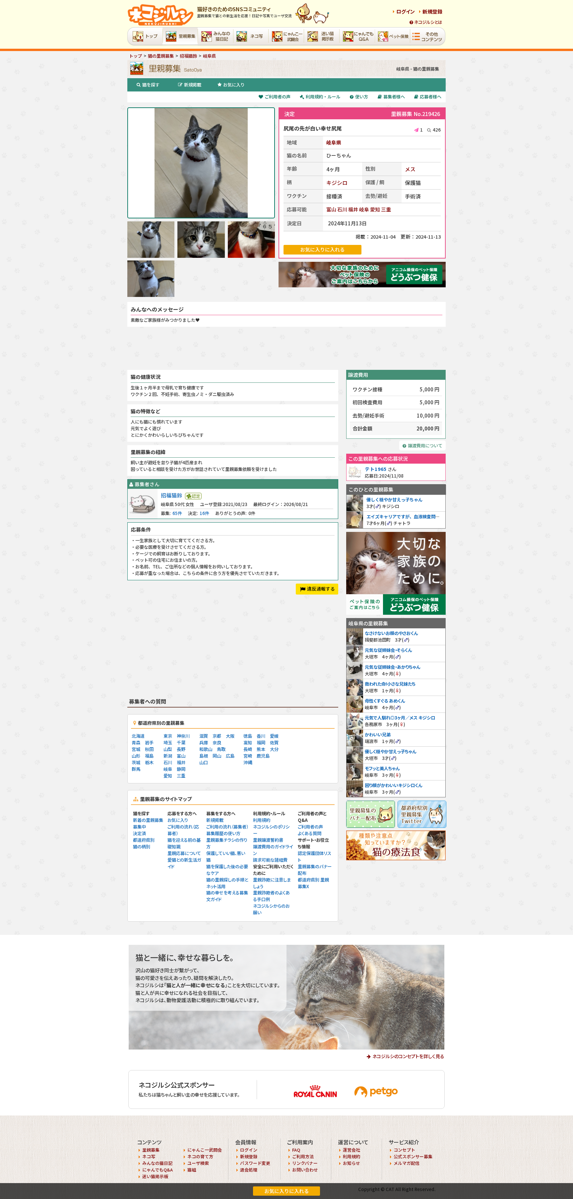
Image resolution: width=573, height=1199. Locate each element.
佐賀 (274, 742)
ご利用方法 (303, 1156)
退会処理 (248, 1170)
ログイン (405, 11)
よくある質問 (309, 833)
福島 (149, 756)
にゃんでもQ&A (157, 1170)
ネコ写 (148, 1156)
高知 (247, 742)
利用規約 (261, 820)
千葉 (181, 742)
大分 (274, 749)
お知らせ (351, 1163)
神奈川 (183, 736)
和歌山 (205, 749)
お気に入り (234, 85)
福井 (353, 209)
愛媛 (274, 736)
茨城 (136, 762)
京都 (217, 736)
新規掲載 (192, 85)
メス (410, 169)
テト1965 (376, 468)
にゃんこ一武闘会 (204, 1150)
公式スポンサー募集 (413, 1156)
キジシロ (337, 183)
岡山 (217, 756)
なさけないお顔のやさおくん (391, 633)
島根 (203, 756)
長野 (181, 749)
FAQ (296, 1150)
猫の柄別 (141, 846)
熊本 (261, 749)
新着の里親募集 (148, 820)
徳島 (247, 736)
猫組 (191, 1170)
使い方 (361, 96)
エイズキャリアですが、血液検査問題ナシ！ (409, 516)
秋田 (149, 749)
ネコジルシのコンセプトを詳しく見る (408, 1056)
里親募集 (150, 1150)
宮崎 (247, 756)
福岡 (261, 742)
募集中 (139, 827)
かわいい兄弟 (378, 734)
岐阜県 (333, 142)
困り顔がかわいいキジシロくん (393, 785)
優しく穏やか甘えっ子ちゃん (394, 499)
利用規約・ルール (323, 96)
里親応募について (184, 853)
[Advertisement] (286, 348)
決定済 (139, 833)
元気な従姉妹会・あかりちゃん (392, 667)
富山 (331, 209)
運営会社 (351, 1150)
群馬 (136, 769)
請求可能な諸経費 (270, 860)
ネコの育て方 (200, 1156)
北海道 (138, 736)
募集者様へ (394, 96)
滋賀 (203, 736)
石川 (342, 209)
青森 (136, 742)
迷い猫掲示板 (155, 1176)
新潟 (167, 756)
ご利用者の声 (277, 96)
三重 (386, 209)
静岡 (181, 769)
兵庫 (203, 742)
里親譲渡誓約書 (268, 840)
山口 (203, 762)
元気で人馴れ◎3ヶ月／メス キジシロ (400, 717)
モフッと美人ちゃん (382, 768)
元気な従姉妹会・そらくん (388, 650)
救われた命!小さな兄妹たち (390, 684)
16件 (204, 513)
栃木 (149, 762)
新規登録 (432, 11)
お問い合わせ (305, 1170)
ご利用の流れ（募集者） (227, 827)
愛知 (375, 209)
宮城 (136, 749)
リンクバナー (305, 1163)
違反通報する (321, 588)
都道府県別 (144, 840)
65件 (177, 513)
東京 (167, 736)
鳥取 (221, 749)
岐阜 (364, 209)
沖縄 (247, 762)
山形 (136, 756)
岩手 (149, 742)
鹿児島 (263, 756)
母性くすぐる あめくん (385, 701)
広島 (230, 756)
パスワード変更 (255, 1163)
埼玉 (167, 742)
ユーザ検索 (198, 1163)
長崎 (247, 749)
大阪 (230, 736)
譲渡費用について (425, 445)
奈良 (217, 742)
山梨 (167, 749)
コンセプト (404, 1150)
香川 (261, 736)
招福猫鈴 (171, 495)
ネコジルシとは (428, 22)
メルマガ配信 (406, 1163)
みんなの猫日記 (157, 1163)
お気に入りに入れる (286, 1190)
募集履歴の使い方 (223, 833)
